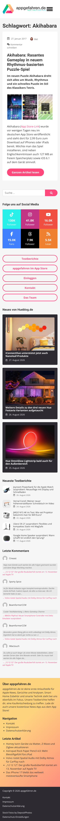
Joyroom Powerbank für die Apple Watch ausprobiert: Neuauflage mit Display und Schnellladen (33, 489)
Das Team (30, 297)
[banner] (24, 9)
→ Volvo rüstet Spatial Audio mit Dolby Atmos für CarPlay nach (29, 598)
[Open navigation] (49, 9)
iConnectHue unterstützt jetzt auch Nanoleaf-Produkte (27, 355)
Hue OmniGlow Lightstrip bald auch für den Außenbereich (29, 462)
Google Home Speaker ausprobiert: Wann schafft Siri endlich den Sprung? (33, 536)
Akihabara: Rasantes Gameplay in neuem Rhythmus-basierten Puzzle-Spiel (25, 62)
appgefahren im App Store (30, 268)
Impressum (12, 727)
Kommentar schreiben (14, 46)
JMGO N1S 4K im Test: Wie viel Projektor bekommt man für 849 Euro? (33, 513)
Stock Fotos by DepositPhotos (17, 812)
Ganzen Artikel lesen (25, 172)
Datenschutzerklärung (18, 730)
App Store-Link (30, 126)
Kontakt (30, 288)
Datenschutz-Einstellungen (15, 816)
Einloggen (30, 278)
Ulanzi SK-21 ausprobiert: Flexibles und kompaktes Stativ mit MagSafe (32, 525)
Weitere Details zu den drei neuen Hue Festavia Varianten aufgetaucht (28, 409)
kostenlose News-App (29, 706)
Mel (36, 39)
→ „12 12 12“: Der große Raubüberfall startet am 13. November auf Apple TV (29, 573)
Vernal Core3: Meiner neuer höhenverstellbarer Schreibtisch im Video (33, 502)
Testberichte (30, 259)
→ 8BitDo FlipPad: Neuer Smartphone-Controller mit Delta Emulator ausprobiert (27, 617)
